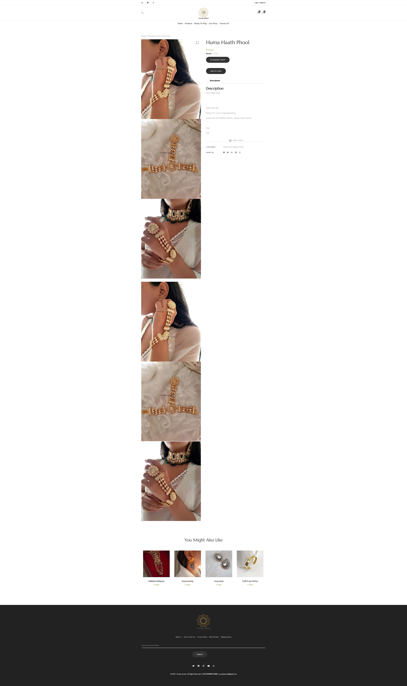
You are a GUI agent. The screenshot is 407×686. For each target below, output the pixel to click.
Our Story (213, 23)
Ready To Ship (200, 23)
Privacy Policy (202, 637)
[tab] (215, 80)
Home (180, 23)
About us (179, 637)
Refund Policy (214, 637)
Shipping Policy (226, 637)
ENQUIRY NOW (218, 60)
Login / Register (260, 2)
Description (215, 80)
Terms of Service (189, 637)
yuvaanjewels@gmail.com (228, 674)
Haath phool (151, 36)
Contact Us (224, 23)
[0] (263, 13)
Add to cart (216, 71)
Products (188, 23)
